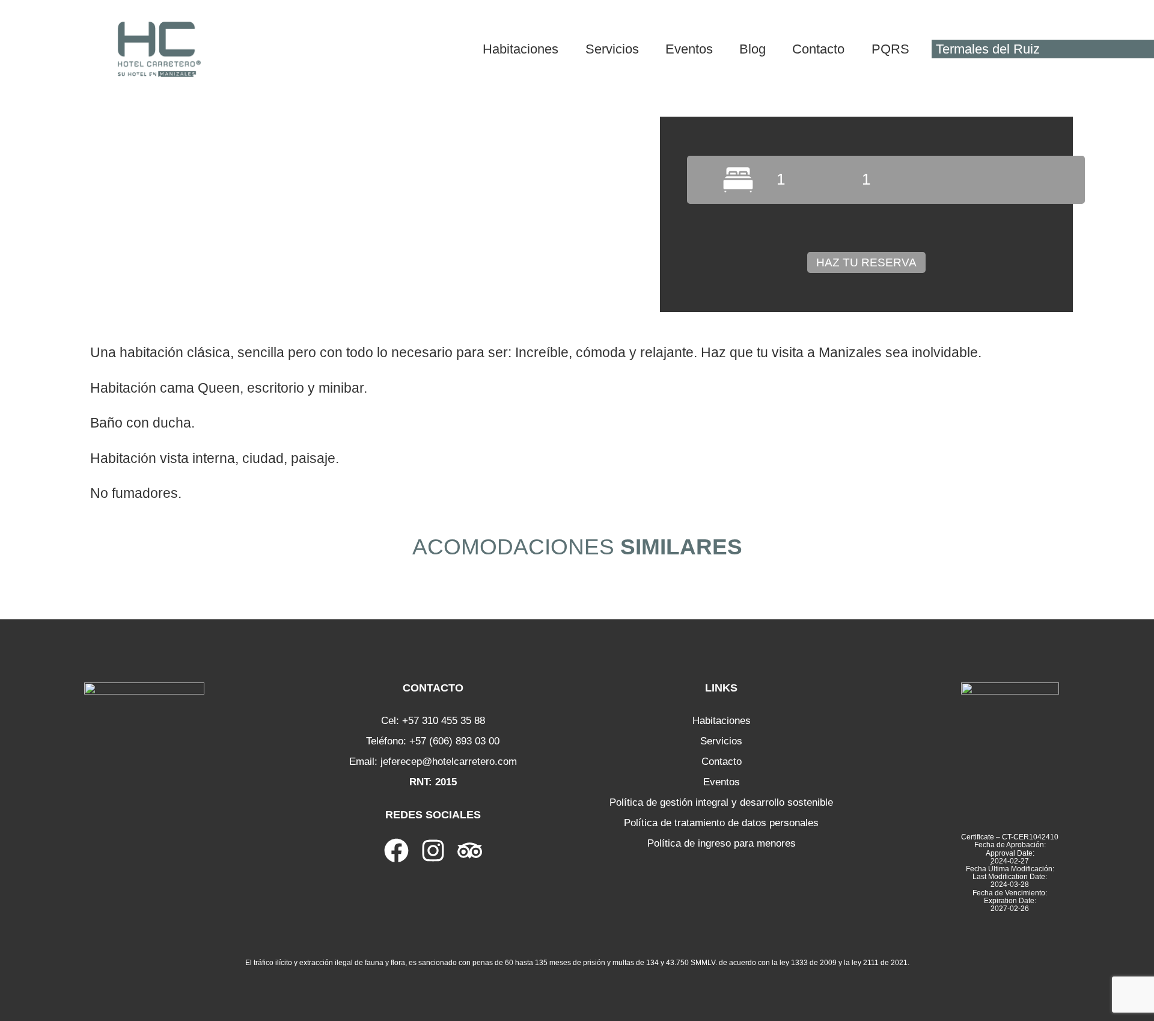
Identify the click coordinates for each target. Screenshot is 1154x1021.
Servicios (721, 741)
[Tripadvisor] (469, 850)
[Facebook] (396, 850)
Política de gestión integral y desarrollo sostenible (721, 802)
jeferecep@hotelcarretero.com (448, 761)
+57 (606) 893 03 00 (454, 741)
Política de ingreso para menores (721, 843)
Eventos (721, 782)
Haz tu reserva (866, 262)
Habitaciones (721, 721)
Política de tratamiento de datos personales (721, 823)
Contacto (721, 761)
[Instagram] (433, 850)
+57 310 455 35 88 (443, 721)
